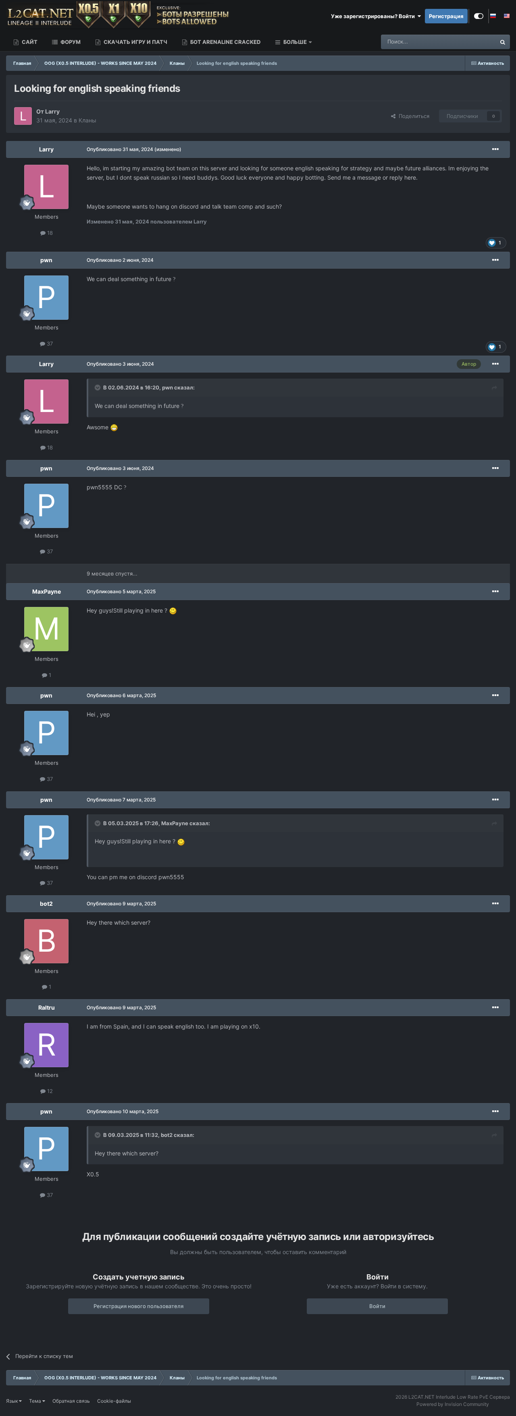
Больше (295, 42)
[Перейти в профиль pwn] (46, 297)
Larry (52, 111)
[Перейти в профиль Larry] (23, 116)
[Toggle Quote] (98, 387)
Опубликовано (120, 149)
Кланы (87, 120)
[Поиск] (502, 42)
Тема (35, 1401)
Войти (377, 1306)
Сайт (29, 42)
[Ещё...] (495, 149)
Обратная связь (71, 1401)
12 (49, 1091)
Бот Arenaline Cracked (224, 42)
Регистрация (446, 16)
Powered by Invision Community (452, 1404)
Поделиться (412, 116)
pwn (46, 260)
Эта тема (474, 42)
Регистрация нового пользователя (138, 1306)
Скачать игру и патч (134, 42)
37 (49, 343)
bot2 (46, 903)
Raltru (46, 1007)
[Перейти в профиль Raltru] (46, 1045)
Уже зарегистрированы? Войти (374, 16)
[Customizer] (478, 16)
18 (49, 233)
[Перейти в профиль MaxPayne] (46, 629)
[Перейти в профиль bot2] (46, 941)
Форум (70, 42)
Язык (12, 1401)
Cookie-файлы (114, 1401)
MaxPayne (46, 591)
